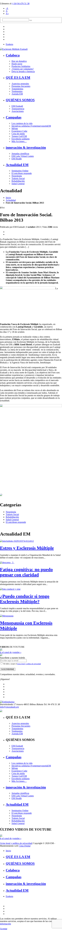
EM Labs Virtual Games (23, 156)
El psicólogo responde (22, 173)
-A (7, 8)
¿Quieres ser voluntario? (23, 69)
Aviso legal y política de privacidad (29, 664)
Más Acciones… (19, 141)
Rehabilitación (18, 181)
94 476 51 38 (20, 3)
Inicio (8, 197)
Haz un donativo (19, 61)
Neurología (17, 176)
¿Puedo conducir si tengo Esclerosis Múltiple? (24, 599)
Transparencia (18, 108)
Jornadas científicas (20, 153)
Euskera (9, 44)
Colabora (13, 55)
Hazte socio (17, 64)
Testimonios (17, 91)
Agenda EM (17, 94)
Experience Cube (19, 131)
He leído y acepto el (22, 664)
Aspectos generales (20, 83)
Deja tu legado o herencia (23, 71)
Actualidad (11, 200)
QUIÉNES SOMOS (20, 100)
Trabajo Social (18, 178)
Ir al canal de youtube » (10, 652)
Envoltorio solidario (21, 139)
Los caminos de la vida (22, 123)
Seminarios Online (20, 170)
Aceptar (3, 928)
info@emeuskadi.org (9, 707)
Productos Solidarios (21, 66)
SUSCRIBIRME (7, 669)
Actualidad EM (17, 165)
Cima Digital (24, 846)
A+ (7, 13)
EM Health (17, 158)
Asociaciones (18, 111)
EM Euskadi (17, 106)
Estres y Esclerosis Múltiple (27, 548)
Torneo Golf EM (19, 136)
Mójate (15, 128)
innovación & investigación (26, 147)
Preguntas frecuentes (21, 86)
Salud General (18, 183)
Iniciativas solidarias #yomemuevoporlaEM (31, 126)
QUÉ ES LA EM (18, 77)
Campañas (13, 117)
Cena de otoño (18, 133)
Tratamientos (17, 89)
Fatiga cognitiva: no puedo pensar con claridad (26, 572)
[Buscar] (31, 20)
